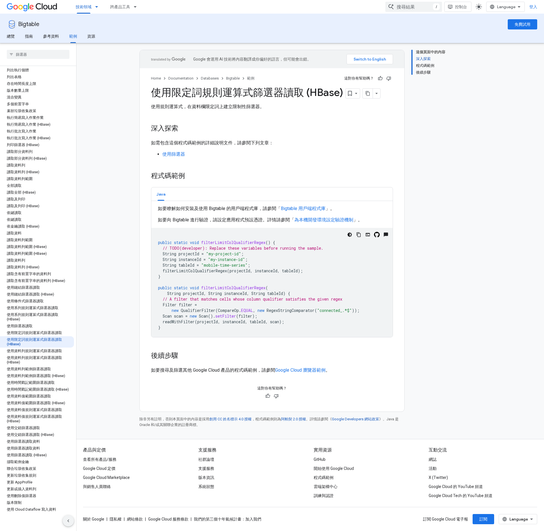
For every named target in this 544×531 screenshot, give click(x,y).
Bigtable (28, 24)
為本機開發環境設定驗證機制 (323, 219)
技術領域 (84, 6)
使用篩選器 (173, 154)
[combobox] (413, 7)
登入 (533, 7)
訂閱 (483, 519)
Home (156, 78)
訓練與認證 (323, 495)
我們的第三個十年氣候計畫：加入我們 (227, 519)
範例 (73, 36)
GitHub (320, 459)
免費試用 (522, 24)
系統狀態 (206, 486)
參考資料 (51, 36)
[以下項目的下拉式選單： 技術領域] (98, 7)
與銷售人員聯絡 (97, 486)
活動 (433, 468)
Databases (210, 78)
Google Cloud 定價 (99, 468)
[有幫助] (380, 78)
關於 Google (93, 519)
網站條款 (135, 519)
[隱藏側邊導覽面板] (68, 520)
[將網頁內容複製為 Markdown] (368, 93)
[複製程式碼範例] (358, 234)
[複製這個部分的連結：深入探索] (184, 128)
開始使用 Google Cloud (334, 468)
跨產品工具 (120, 6)
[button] (161, 194)
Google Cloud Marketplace (106, 477)
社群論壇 (206, 459)
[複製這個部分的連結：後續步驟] (184, 356)
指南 (29, 36)
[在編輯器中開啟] (367, 234)
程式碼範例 (323, 477)
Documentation (181, 78)
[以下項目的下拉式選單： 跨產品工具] (137, 7)
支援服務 (206, 468)
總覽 (11, 36)
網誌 (433, 459)
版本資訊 (206, 477)
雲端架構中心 (325, 486)
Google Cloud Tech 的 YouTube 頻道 (460, 495)
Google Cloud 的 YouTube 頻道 (456, 486)
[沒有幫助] (388, 78)
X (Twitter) (438, 477)
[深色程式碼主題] (349, 234)
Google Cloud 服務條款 (168, 519)
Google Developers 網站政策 (355, 419)
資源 (91, 36)
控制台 (461, 6)
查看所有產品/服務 (99, 459)
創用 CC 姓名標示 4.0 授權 (230, 419)
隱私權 (116, 519)
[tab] (161, 194)
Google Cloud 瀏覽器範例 (300, 370)
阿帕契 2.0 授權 (293, 419)
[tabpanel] (272, 271)
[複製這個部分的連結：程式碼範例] (190, 176)
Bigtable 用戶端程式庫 (303, 208)
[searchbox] (38, 54)
